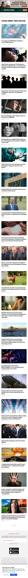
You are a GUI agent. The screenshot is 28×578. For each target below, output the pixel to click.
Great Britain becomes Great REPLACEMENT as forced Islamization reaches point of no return (12, 367)
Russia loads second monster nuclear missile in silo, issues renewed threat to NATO (12, 392)
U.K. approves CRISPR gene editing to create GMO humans (12, 41)
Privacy (8, 558)
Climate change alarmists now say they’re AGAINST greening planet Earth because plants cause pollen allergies (13, 517)
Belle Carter (9, 236)
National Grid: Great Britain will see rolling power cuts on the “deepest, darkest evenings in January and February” (13, 417)
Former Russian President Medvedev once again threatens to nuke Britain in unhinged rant (13, 214)
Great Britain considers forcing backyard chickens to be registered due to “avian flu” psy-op (13, 289)
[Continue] (25, 540)
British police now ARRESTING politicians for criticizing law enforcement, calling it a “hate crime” (13, 141)
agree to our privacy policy (8, 572)
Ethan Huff (9, 39)
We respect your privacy (14, 543)
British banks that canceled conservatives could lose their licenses (13, 190)
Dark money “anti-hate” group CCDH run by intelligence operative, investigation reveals (13, 92)
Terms (11, 558)
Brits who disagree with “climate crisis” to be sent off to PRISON (13, 116)
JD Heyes (8, 211)
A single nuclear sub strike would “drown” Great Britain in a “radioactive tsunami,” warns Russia (13, 465)
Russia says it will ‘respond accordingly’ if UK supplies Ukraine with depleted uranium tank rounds (14, 264)
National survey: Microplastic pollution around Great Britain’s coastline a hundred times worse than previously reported (13, 239)
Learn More (6, 574)
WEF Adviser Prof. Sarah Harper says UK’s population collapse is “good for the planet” (13, 166)
